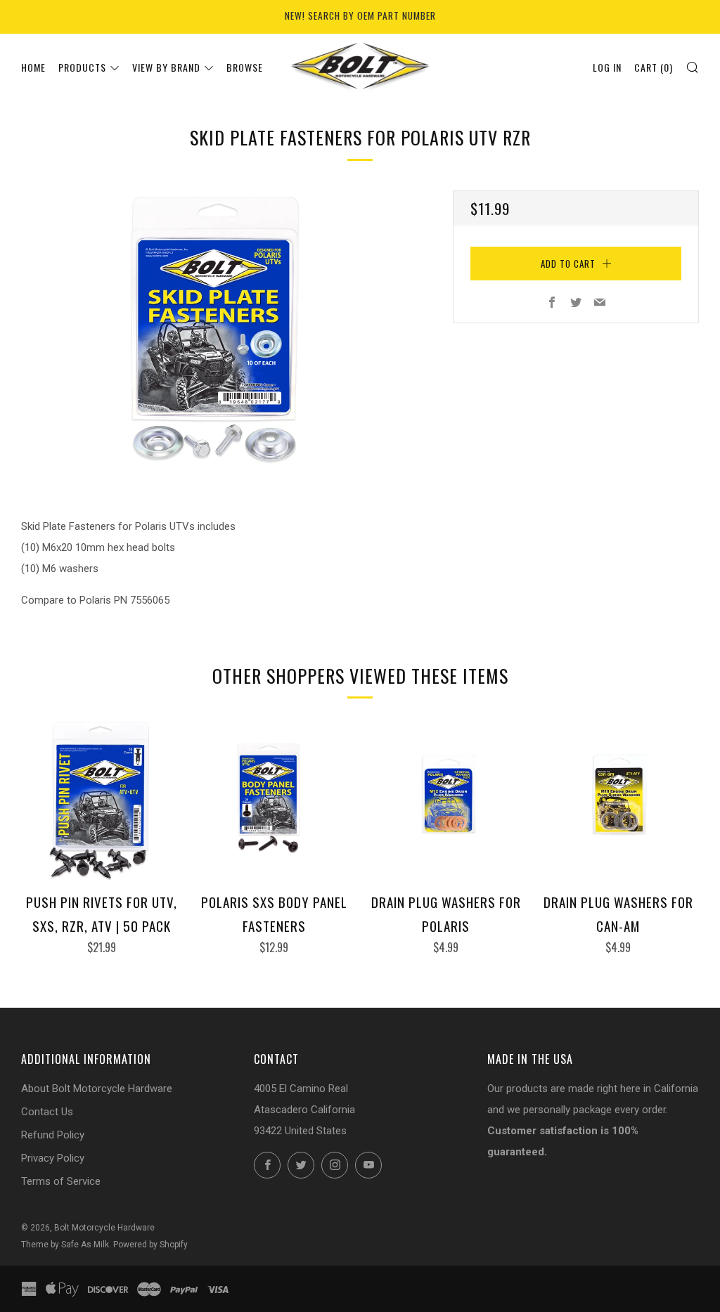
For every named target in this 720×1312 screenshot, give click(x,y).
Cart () (653, 67)
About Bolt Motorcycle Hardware (96, 1088)
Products (82, 67)
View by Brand (166, 67)
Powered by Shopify (150, 1244)
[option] (216, 332)
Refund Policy (52, 1135)
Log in (607, 67)
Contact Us (47, 1111)
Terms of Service (61, 1181)
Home (33, 67)
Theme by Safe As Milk (65, 1244)
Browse (244, 67)
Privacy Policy (52, 1158)
